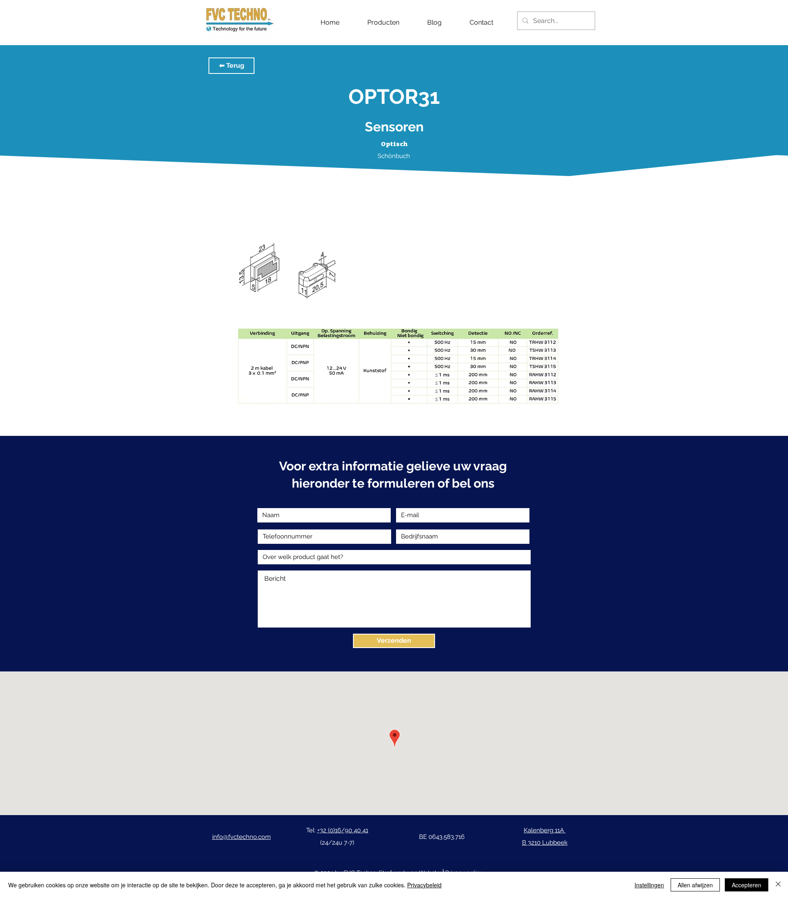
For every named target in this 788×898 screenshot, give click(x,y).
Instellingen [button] (649, 885)
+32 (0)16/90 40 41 (342, 830)
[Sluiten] (778, 884)
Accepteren (746, 885)
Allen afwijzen (695, 885)
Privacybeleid (424, 885)
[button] (231, 65)
